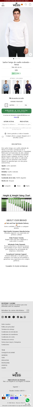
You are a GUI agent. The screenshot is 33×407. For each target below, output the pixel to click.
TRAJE (3, 350)
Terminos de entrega (8, 329)
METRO (11, 105)
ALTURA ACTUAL (9, 121)
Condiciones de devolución (10, 332)
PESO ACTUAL (24, 121)
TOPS (3, 357)
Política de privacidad (8, 327)
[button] (22, 4)
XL (21, 105)
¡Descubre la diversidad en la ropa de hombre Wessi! (16, 405)
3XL (26, 105)
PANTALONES (6, 363)
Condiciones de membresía (10, 334)
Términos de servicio (8, 339)
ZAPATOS (4, 365)
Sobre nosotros (6, 324)
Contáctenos (5, 344)
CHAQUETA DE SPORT (8, 352)
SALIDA (4, 368)
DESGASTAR (5, 360)
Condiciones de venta (8, 337)
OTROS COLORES (16, 78)
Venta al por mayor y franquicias (11, 342)
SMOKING (5, 355)
